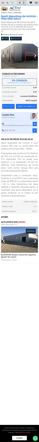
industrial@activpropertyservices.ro (3, 2)
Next (35, 55)
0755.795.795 (7, 2)
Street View (17, 38)
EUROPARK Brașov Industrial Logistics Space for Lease (18, 256)
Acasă (3, 12)
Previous (3, 55)
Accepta (19, 438)
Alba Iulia (17, 12)
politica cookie (24, 432)
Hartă (6, 38)
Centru (10, 12)
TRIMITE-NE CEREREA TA (26, 106)
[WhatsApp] (35, 438)
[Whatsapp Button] (12, 3)
